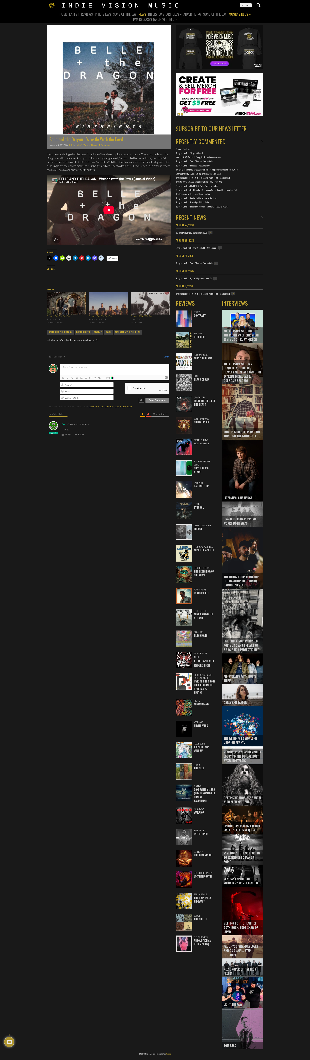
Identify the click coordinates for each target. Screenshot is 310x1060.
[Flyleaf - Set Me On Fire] (66, 303)
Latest (74, 14)
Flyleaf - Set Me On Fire (58, 316)
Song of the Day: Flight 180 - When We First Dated (197, 186)
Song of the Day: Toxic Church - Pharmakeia (194, 161)
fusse (168, 1054)
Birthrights (83, 332)
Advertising (192, 14)
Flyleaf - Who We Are (141, 316)
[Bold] (63, 378)
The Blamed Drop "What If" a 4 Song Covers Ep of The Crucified (203, 177)
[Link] (99, 378)
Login (166, 356)
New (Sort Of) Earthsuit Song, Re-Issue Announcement (198, 157)
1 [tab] (178, 114)
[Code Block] (95, 378)
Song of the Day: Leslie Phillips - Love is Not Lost (196, 198)
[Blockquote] (90, 378)
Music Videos (239, 14)
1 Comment (105, 145)
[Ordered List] (81, 378)
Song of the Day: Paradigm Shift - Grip (192, 202)
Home (63, 14)
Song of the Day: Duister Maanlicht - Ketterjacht (196, 247)
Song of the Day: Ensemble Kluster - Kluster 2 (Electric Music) (202, 206)
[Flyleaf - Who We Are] (150, 303)
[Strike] (77, 378)
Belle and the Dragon (60, 332)
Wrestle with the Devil (127, 332)
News (142, 14)
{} (104, 377)
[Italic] (68, 378)
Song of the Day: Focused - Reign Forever (193, 165)
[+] (108, 377)
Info (171, 19)
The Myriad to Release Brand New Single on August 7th (199, 181)
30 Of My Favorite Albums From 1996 (191, 232)
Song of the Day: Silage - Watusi (189, 153)
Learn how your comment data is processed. (111, 406)
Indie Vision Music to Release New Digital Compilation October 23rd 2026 (207, 169)
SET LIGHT (245, 5)
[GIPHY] (113, 378)
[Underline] (72, 378)
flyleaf (98, 332)
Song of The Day (215, 14)
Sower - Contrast (183, 149)
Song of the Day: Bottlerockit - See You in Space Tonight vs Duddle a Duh (206, 190)
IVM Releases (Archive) (149, 19)
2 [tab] (182, 114)
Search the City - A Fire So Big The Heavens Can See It (198, 173)
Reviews (87, 14)
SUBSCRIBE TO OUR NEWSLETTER (211, 128)
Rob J (71, 145)
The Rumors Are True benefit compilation (193, 194)
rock (108, 332)
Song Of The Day (125, 14)
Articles (173, 14)
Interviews (103, 14)
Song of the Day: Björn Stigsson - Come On (194, 278)
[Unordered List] (86, 378)
